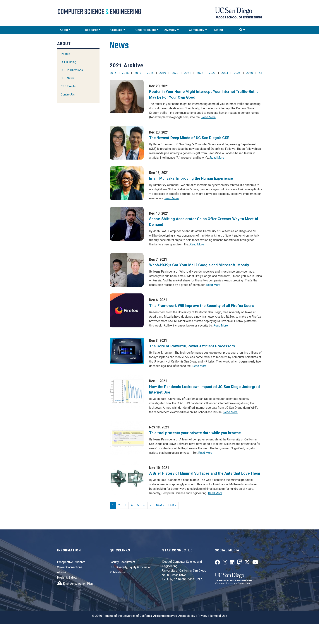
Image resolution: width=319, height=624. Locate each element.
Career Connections (69, 567)
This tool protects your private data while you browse (195, 433)
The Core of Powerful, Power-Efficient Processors (192, 346)
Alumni (61, 572)
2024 (224, 73)
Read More (208, 117)
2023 (212, 73)
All (260, 73)
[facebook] (217, 563)
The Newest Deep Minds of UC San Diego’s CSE (189, 138)
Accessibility (186, 616)
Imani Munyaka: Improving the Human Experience (191, 178)
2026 (249, 73)
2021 (187, 73)
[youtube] (255, 563)
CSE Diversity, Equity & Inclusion (130, 567)
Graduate (116, 30)
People (65, 54)
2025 (237, 73)
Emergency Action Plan (77, 583)
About (64, 30)
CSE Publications (72, 70)
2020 (175, 73)
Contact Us (68, 94)
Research (91, 30)
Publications (118, 572)
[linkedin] (232, 563)
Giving (218, 30)
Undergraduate (146, 30)
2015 (113, 73)
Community (197, 30)
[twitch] (239, 563)
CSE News (67, 78)
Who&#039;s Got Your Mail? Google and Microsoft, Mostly (199, 265)
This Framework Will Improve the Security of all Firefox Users (201, 305)
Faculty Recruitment (122, 562)
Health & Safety (67, 577)
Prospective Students (71, 562)
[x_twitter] (247, 563)
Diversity (170, 30)
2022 (200, 73)
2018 (150, 73)
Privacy (202, 616)
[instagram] (225, 563)
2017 (138, 73)
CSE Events (68, 86)
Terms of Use (218, 616)
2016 (125, 73)
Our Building (68, 62)
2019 (162, 73)
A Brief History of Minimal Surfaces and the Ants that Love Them (204, 473)
